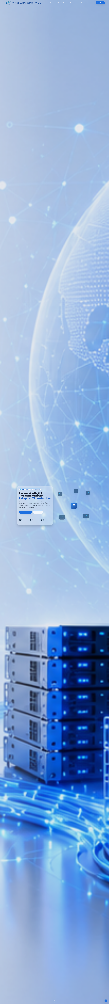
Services (63, 2)
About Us (57, 2)
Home (51, 2)
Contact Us (83, 2)
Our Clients (70, 2)
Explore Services (25, 512)
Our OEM (77, 2)
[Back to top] (105, 1000)
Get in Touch (100, 2)
